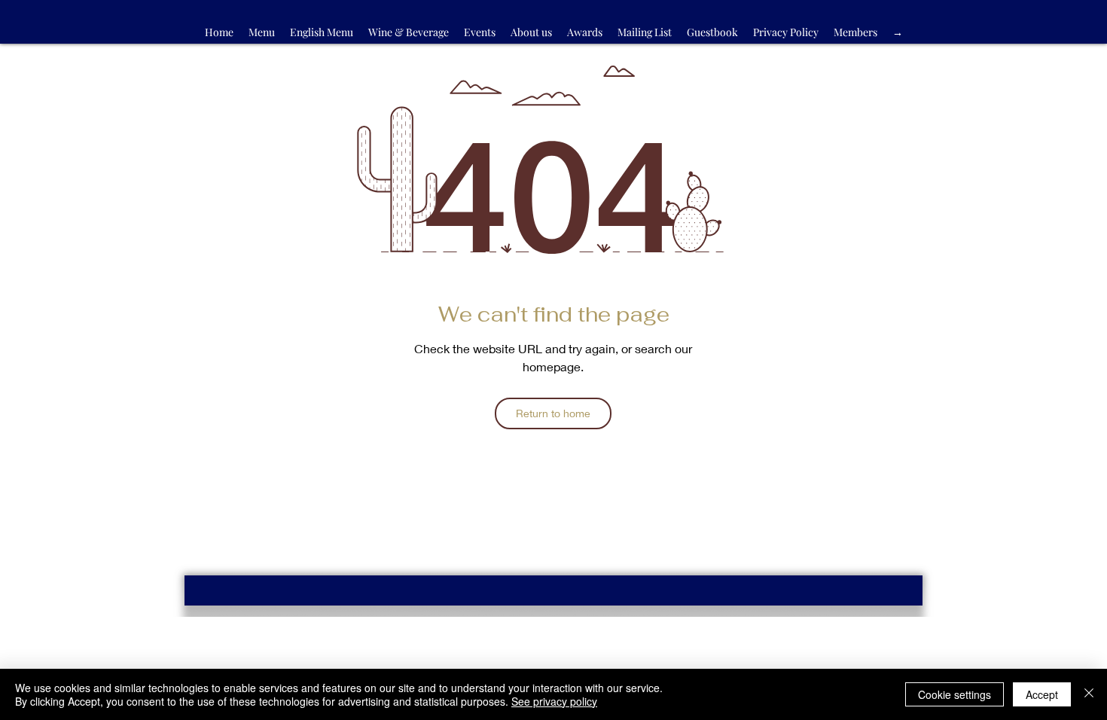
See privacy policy (554, 701)
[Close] (1089, 694)
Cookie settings (954, 694)
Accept (1042, 694)
